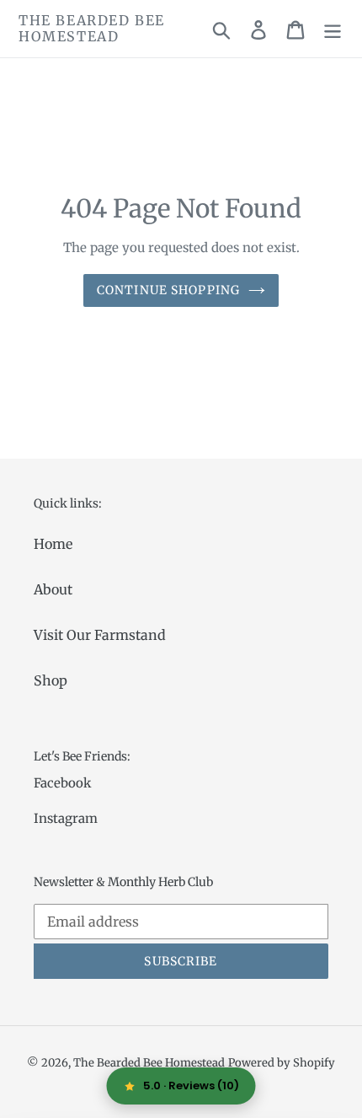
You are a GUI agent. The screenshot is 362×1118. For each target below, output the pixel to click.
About (53, 589)
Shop (50, 680)
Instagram (66, 818)
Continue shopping (168, 290)
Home (53, 543)
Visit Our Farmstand (100, 634)
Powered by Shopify (281, 1063)
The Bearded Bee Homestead (92, 29)
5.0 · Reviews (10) (191, 1086)
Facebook (63, 783)
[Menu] (332, 29)
